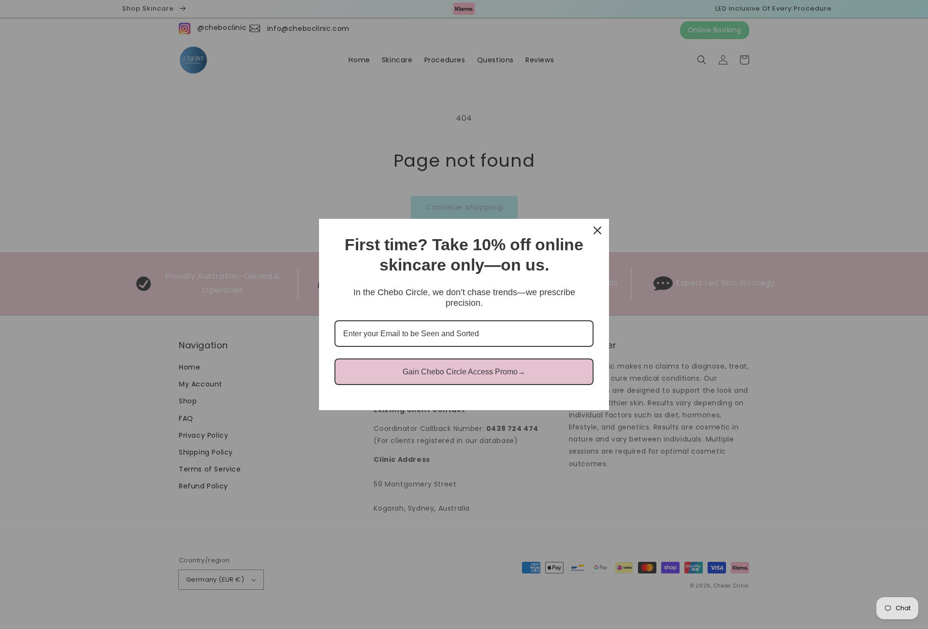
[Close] (597, 230)
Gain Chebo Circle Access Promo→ (464, 372)
